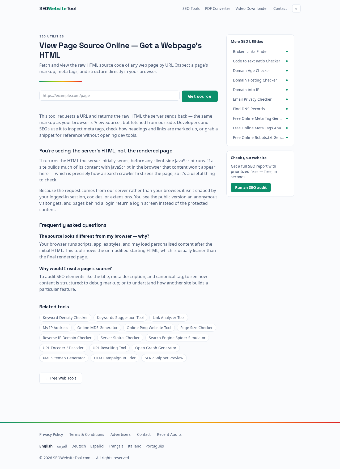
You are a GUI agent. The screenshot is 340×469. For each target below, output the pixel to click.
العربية (62, 446)
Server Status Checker (120, 337)
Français (116, 446)
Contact (280, 8)
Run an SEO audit (251, 187)
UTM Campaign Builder (115, 357)
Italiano (134, 446)
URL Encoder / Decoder (63, 347)
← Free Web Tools (60, 378)
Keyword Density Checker (65, 317)
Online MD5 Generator (97, 327)
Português (155, 446)
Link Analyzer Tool (169, 317)
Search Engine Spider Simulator (177, 337)
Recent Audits (169, 434)
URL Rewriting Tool (109, 347)
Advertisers (120, 434)
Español (97, 446)
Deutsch (78, 446)
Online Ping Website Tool (149, 327)
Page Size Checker (196, 327)
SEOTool (57, 8)
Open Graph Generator (155, 347)
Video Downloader (252, 8)
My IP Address (55, 327)
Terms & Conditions (86, 434)
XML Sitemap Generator (64, 357)
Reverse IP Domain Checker (67, 337)
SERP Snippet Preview (164, 357)
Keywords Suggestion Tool (120, 317)
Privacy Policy (51, 434)
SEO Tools (191, 8)
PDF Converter (217, 8)
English (46, 446)
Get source (199, 96)
